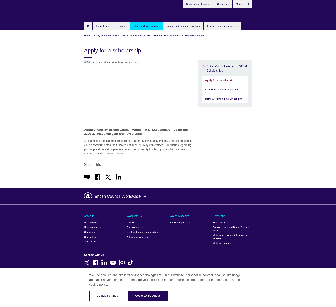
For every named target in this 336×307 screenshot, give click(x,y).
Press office (219, 222)
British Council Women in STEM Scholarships (227, 68)
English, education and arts (222, 26)
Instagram (122, 260)
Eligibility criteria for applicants (222, 89)
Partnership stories (180, 222)
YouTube (113, 260)
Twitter (87, 260)
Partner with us (135, 227)
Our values (90, 232)
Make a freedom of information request (230, 237)
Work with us (134, 215)
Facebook (96, 260)
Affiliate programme (138, 237)
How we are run (93, 227)
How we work (91, 222)
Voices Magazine (179, 215)
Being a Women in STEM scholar (223, 98)
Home (88, 26)
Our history (90, 237)
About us (89, 215)
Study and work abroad (146, 26)
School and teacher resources (183, 26)
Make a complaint (222, 243)
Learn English (103, 26)
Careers (131, 222)
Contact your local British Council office (231, 229)
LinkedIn (105, 260)
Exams (122, 26)
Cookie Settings (107, 295)
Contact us (223, 3)
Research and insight (198, 3)
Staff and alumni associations (143, 232)
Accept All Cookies (148, 295)
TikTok (131, 260)
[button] (168, 196)
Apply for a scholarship (219, 80)
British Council (94, 14)
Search (250, 4)
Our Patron (90, 241)
